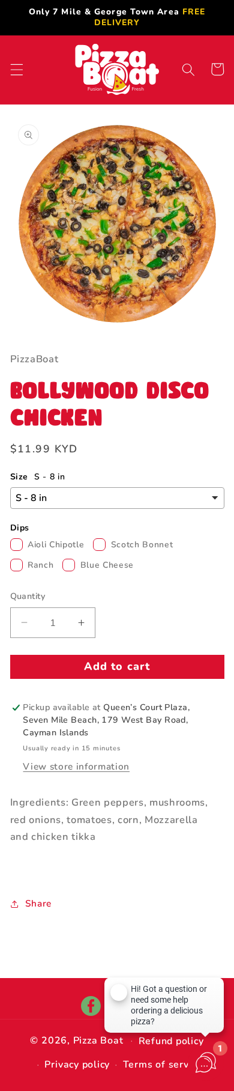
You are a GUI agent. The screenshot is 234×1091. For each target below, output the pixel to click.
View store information (76, 766)
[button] (16, 69)
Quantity (28, 596)
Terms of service (162, 1064)
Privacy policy (77, 1064)
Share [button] (38, 903)
